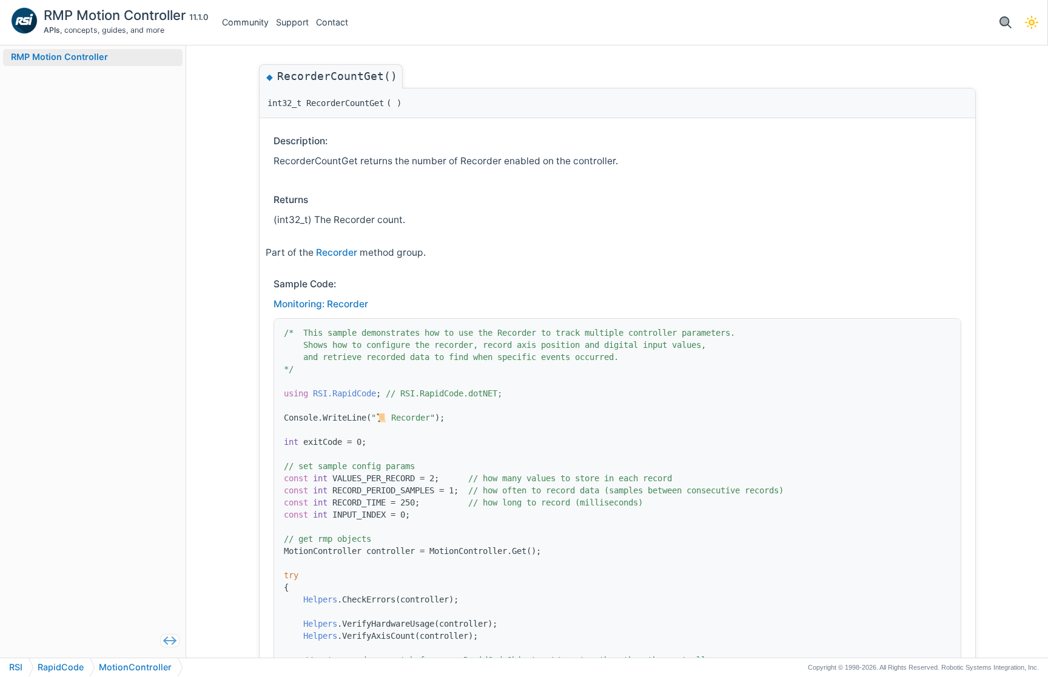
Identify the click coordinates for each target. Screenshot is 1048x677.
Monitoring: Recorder (321, 304)
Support (292, 22)
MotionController (135, 667)
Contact (332, 22)
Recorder (338, 252)
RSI (15, 667)
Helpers (320, 599)
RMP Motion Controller (116, 15)
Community (245, 22)
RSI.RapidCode (344, 393)
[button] (1005, 23)
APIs (52, 30)
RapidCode (61, 667)
